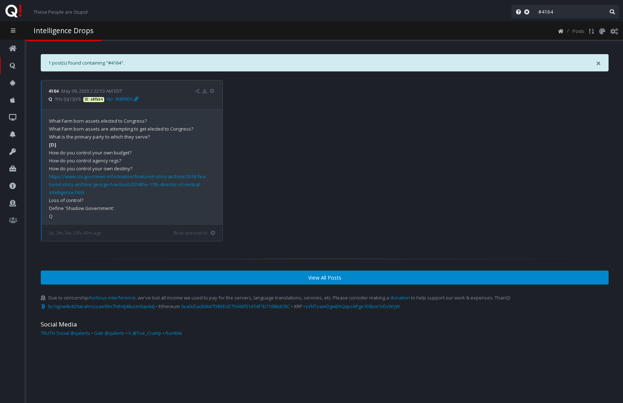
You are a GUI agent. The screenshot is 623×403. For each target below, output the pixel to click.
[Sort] (591, 31)
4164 (53, 91)
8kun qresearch (190, 232)
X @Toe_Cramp (145, 333)
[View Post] (213, 91)
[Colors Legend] (602, 31)
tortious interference (113, 297)
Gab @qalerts (109, 333)
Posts (578, 31)
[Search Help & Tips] (517, 12)
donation (400, 297)
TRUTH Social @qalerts (65, 333)
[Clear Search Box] (528, 12)
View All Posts (324, 277)
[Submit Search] (612, 12)
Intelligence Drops (63, 30)
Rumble (173, 333)
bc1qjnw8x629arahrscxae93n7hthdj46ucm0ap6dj (101, 306)
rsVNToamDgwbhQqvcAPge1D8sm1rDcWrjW (352, 306)
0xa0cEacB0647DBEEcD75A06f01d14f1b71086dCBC (235, 306)
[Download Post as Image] (204, 91)
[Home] (561, 30)
